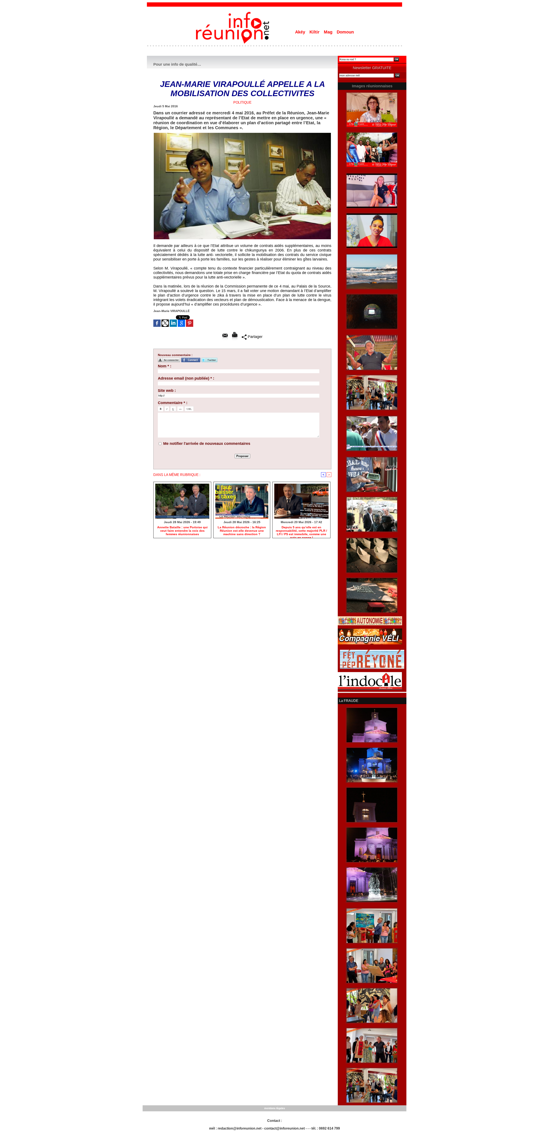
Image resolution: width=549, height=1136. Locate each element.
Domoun (345, 32)
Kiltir (315, 32)
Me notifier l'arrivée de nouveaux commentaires (206, 443)
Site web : (167, 390)
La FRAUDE (348, 701)
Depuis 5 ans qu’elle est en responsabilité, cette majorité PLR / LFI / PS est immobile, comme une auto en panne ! (301, 531)
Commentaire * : (172, 403)
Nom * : (164, 366)
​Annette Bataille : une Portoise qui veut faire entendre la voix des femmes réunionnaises (182, 531)
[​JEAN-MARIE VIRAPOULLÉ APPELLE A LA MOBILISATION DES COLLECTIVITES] (242, 134)
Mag (329, 32)
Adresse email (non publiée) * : (186, 378)
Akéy (300, 32)
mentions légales (274, 1108)
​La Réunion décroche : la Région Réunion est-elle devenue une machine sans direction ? (242, 531)
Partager (254, 337)
